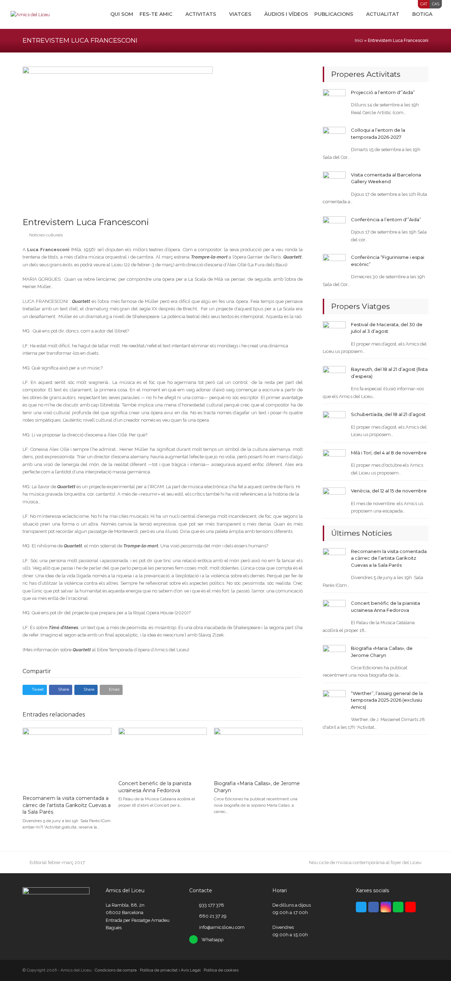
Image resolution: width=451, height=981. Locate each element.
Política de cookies (221, 970)
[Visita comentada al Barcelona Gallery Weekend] (334, 182)
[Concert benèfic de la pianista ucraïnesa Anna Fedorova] (162, 750)
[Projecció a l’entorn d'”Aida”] (334, 100)
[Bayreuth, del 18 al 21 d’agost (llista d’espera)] (334, 377)
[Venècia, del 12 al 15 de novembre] (334, 498)
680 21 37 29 (213, 916)
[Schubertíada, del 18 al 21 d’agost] (334, 422)
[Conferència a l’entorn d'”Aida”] (334, 227)
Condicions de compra (116, 970)
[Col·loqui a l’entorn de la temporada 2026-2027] (334, 138)
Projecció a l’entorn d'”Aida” (383, 92)
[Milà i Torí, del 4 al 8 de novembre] (334, 460)
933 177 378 (211, 905)
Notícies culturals (46, 234)
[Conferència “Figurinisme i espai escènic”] (334, 265)
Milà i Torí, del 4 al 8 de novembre (389, 452)
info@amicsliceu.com (222, 927)
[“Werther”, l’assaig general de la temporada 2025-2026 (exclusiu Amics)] (334, 701)
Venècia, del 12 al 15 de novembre (389, 490)
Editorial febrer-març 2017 (57, 862)
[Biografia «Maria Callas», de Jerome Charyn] (258, 750)
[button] (35, 690)
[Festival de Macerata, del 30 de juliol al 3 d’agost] (334, 332)
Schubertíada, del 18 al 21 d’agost (388, 414)
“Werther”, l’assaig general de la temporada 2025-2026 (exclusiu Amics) (387, 700)
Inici (359, 40)
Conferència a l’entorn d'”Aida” (386, 219)
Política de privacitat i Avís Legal (170, 970)
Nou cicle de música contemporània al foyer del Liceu (365, 862)
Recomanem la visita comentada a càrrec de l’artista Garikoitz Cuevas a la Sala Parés (67, 805)
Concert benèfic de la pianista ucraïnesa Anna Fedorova (154, 787)
